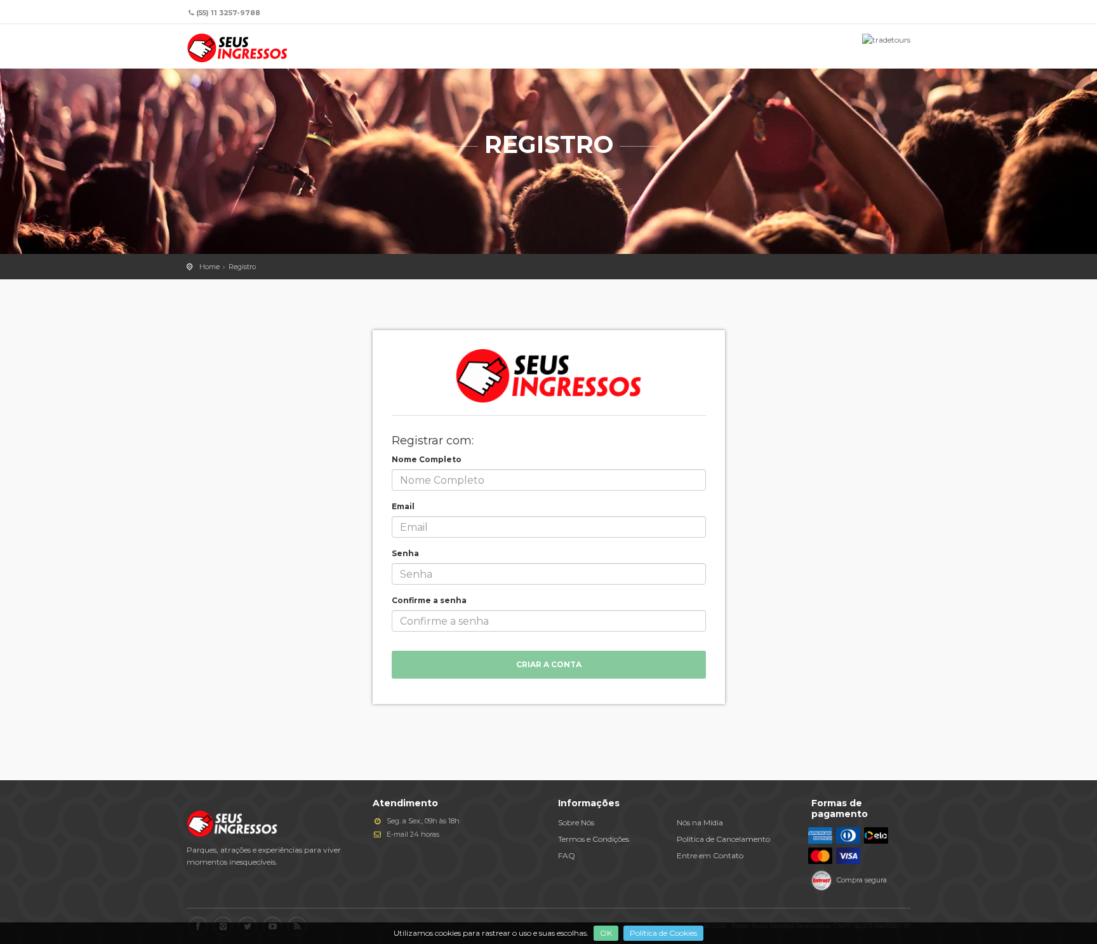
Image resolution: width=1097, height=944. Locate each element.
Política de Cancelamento (723, 839)
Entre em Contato (710, 855)
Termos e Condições (593, 839)
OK (606, 933)
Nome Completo (427, 459)
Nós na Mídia (700, 822)
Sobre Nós (576, 822)
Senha (405, 553)
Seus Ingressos (237, 48)
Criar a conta (549, 664)
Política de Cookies (663, 933)
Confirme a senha (429, 600)
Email (403, 506)
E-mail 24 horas (412, 834)
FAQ (566, 855)
